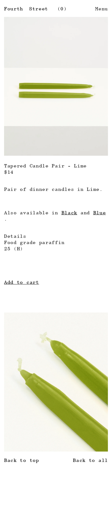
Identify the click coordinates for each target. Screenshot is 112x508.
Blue (99, 212)
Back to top (21, 460)
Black (69, 212)
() (62, 8)
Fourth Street (26, 8)
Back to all (90, 460)
